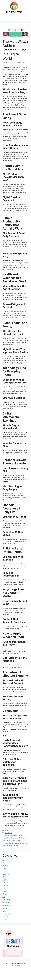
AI (3, 860)
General (5, 885)
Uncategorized (7, 914)
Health (4, 888)
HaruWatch (10, 105)
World (4, 919)
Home (4, 891)
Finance (5, 877)
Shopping (5, 902)
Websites (5, 917)
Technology (6, 905)
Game (4, 882)
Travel (4, 911)
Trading (5, 908)
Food (4, 880)
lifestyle (5, 894)
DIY (3, 871)
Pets (3, 897)
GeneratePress (15, 965)
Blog (6, 830)
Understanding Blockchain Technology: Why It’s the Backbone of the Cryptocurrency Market (14, 838)
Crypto (4, 868)
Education (5, 874)
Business (5, 865)
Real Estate (6, 900)
